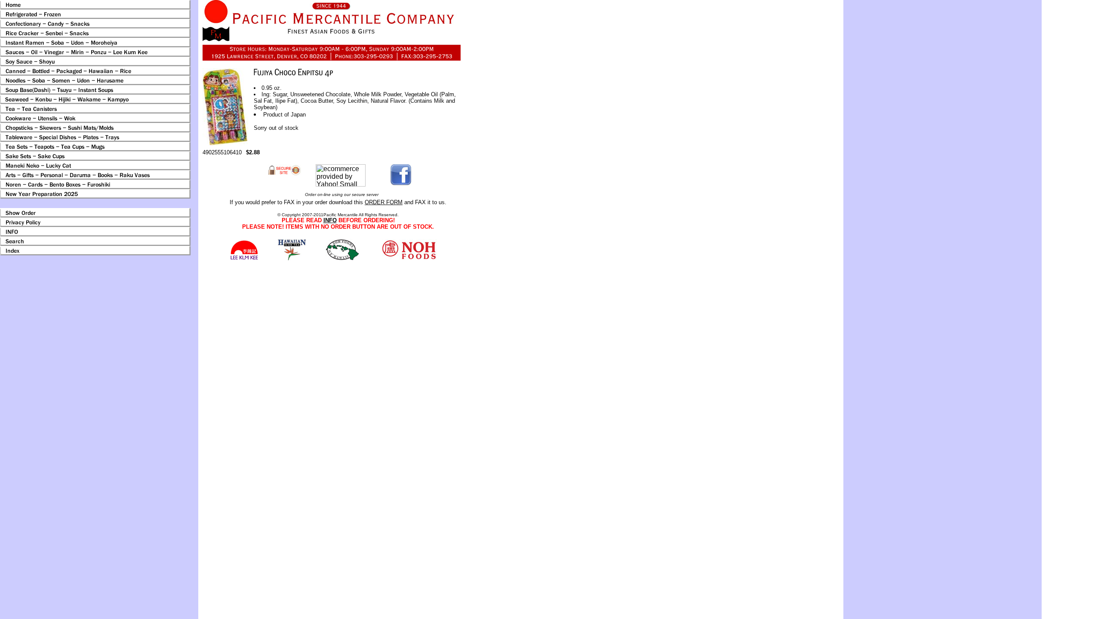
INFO (330, 220)
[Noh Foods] (291, 258)
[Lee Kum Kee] (244, 258)
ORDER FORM (384, 202)
